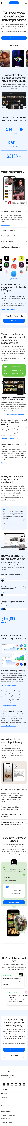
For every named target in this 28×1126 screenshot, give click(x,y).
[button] (20, 945)
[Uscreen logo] (5, 1071)
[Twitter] (4, 1084)
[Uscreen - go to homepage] (2, 3)
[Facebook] (8, 1084)
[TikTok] (20, 1084)
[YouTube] (16, 1084)
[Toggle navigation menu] (26, 3)
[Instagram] (12, 1084)
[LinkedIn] (24, 1084)
